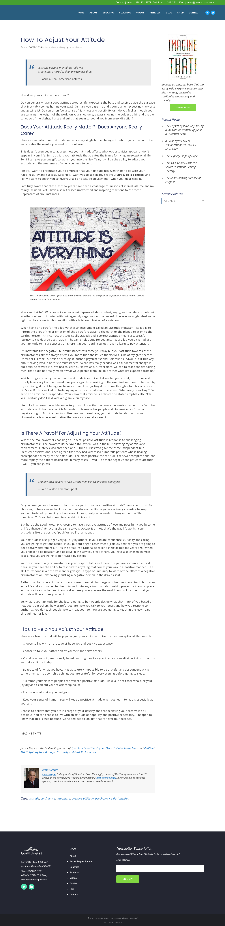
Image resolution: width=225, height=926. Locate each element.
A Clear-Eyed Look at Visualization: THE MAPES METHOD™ (180, 145)
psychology (102, 798)
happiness (63, 798)
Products (74, 872)
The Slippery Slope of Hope (181, 156)
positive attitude (83, 798)
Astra (119, 922)
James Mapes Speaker (81, 861)
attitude (34, 798)
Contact (74, 894)
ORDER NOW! (183, 107)
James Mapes (76, 47)
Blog (72, 889)
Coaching (74, 867)
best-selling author (106, 777)
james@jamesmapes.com (199, 2)
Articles (73, 883)
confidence (48, 798)
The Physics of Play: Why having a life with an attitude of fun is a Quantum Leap (184, 130)
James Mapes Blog (55, 47)
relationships (120, 798)
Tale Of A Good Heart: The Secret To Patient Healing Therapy (181, 167)
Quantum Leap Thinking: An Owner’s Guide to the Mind (104, 748)
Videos (73, 878)
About (73, 856)
